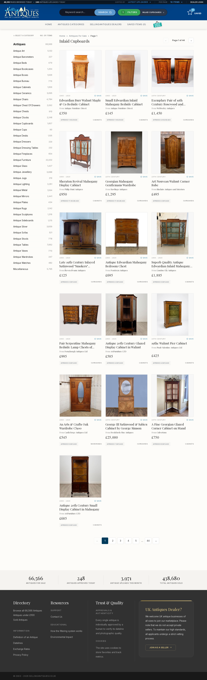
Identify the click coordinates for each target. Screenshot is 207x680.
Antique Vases (32, 250)
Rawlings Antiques (119, 189)
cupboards (188, 120)
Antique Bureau (32, 81)
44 (148, 540)
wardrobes (96, 444)
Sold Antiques (20, 620)
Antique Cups (32, 129)
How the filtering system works (66, 631)
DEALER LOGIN (196, 2)
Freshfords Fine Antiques (122, 432)
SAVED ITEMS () (136, 24)
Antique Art (32, 51)
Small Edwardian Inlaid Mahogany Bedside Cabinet (124, 102)
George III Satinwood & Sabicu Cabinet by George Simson (126, 426)
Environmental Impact (62, 637)
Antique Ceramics (32, 93)
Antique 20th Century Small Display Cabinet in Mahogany (79, 507)
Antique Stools (32, 238)
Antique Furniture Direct (76, 108)
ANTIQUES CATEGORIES (71, 24)
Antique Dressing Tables (32, 148)
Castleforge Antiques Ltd (76, 432)
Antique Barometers (32, 57)
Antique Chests (32, 111)
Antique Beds (32, 63)
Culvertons (162, 432)
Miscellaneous (32, 269)
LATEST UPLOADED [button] (138, 2)
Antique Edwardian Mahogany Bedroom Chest (126, 264)
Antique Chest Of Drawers (32, 105)
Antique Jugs (32, 178)
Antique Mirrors (32, 196)
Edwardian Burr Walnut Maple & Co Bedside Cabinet (80, 102)
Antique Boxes (32, 75)
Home (62, 36)
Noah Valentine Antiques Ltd (169, 347)
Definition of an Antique (25, 637)
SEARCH (103, 12)
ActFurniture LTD (118, 351)
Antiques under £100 (24, 615)
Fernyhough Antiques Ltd (76, 351)
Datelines (18, 643)
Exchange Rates (21, 649)
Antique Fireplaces (32, 154)
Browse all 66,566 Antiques (27, 610)
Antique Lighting (32, 184)
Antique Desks (32, 135)
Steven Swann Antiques (75, 270)
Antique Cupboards (32, 123)
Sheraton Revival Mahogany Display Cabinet (78, 183)
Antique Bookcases (32, 69)
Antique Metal (32, 190)
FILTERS (130, 12)
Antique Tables (32, 244)
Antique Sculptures (32, 214)
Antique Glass (32, 166)
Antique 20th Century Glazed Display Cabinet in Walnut (125, 345)
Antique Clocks (32, 117)
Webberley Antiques (166, 108)
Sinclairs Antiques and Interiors (171, 189)
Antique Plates (32, 202)
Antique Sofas (32, 232)
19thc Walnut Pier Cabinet (169, 343)
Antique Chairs (32, 99)
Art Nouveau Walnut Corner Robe (171, 183)
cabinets (97, 120)
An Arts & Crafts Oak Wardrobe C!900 (73, 426)
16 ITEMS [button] (175, 2)
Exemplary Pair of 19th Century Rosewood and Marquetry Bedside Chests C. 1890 (171, 106)
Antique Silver (32, 226)
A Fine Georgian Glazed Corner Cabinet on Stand (169, 426)
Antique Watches (32, 263)
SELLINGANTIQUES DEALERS (106, 24)
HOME (48, 24)
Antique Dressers (32, 141)
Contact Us (56, 616)
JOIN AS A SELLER (159, 647)
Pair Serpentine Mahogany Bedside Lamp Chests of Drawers (77, 347)
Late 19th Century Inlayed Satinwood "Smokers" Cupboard (77, 266)
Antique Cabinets (32, 87)
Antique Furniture (32, 160)
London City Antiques (166, 270)
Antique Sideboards (32, 220)
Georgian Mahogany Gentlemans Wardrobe (120, 183)
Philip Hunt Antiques (74, 189)
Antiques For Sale (78, 36)
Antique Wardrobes (32, 257)
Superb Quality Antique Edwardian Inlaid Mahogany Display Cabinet (171, 266)
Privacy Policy (20, 655)
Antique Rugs (32, 208)
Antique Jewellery (32, 172)
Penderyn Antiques (119, 270)
